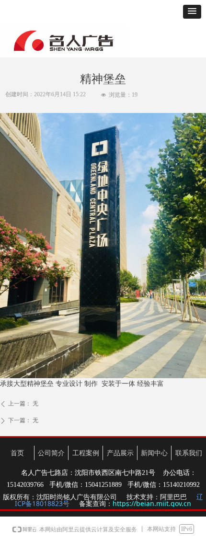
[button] (192, 12)
